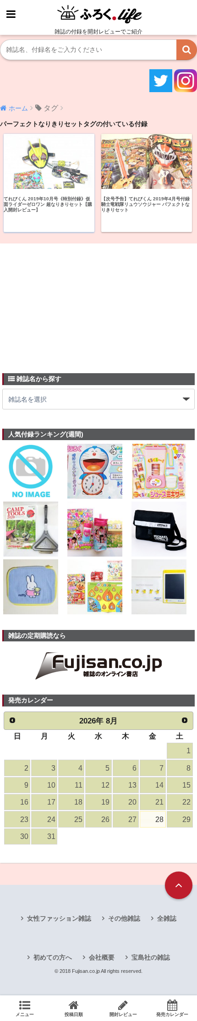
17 (51, 802)
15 (186, 785)
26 (105, 819)
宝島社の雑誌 (150, 957)
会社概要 (102, 957)
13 (132, 785)
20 (132, 802)
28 (159, 819)
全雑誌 (166, 918)
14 (159, 785)
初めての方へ (52, 957)
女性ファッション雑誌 (59, 918)
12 (105, 785)
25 (78, 819)
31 (51, 836)
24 (51, 819)
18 (78, 802)
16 (24, 802)
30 (24, 836)
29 (186, 819)
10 (51, 785)
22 (186, 802)
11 (78, 785)
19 (105, 802)
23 (24, 819)
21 (159, 802)
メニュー (25, 1014)
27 (132, 819)
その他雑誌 (124, 918)
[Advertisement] (71, 303)
